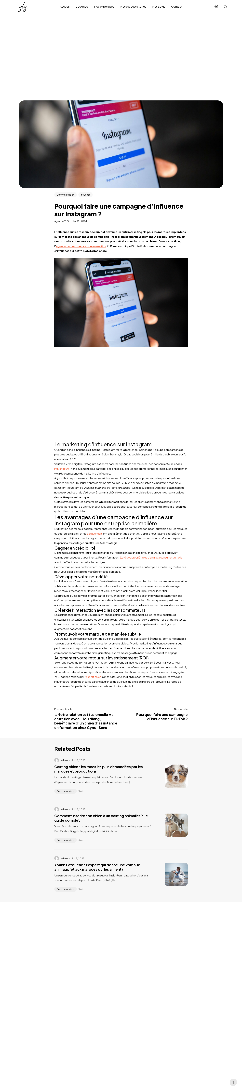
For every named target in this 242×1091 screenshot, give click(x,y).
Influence (86, 194)
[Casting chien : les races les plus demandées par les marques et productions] (171, 776)
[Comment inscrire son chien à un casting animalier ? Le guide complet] (171, 825)
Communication (65, 194)
